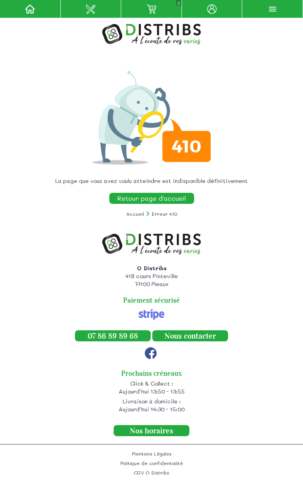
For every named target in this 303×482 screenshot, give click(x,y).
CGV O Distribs (151, 472)
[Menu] (272, 9)
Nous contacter (190, 336)
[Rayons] (91, 9)
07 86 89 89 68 (113, 336)
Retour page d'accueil (151, 198)
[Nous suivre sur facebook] (151, 353)
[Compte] (212, 9)
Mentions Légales (152, 453)
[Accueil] (30, 9)
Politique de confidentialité (151, 463)
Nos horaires (151, 430)
